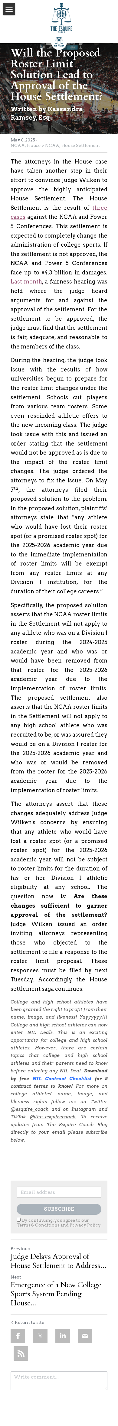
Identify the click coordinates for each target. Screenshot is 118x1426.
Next (16, 1277)
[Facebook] (18, 1336)
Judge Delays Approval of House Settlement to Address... (59, 1261)
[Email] (85, 1336)
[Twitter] (40, 1336)
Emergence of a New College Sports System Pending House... (56, 1294)
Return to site (29, 1322)
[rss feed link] (21, 1353)
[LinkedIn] (62, 1336)
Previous (20, 1248)
